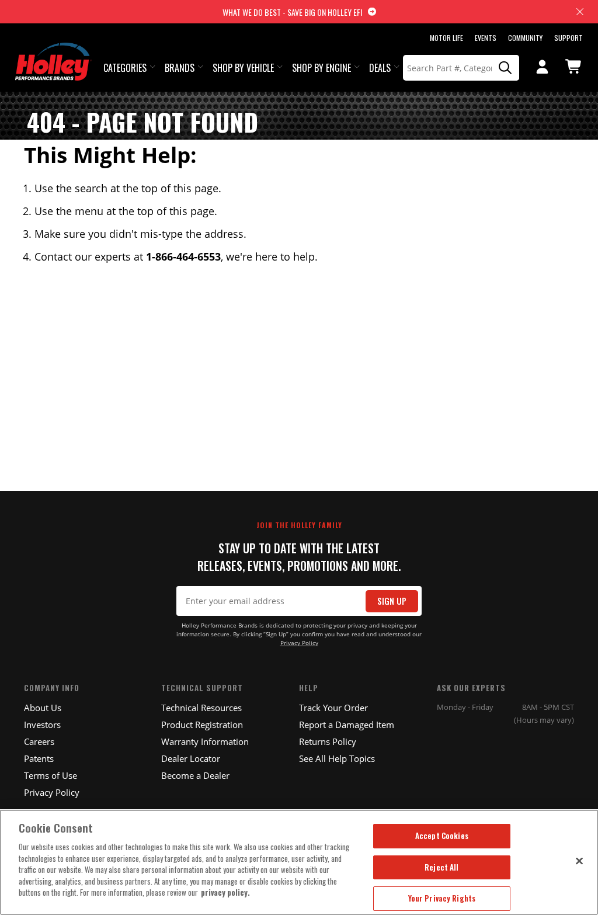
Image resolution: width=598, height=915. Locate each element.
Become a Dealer (195, 775)
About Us (42, 707)
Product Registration (202, 724)
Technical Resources (201, 707)
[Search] (506, 68)
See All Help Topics (337, 758)
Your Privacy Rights (441, 898)
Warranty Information (205, 741)
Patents (39, 758)
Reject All (441, 867)
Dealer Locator (190, 758)
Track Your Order (333, 707)
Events (485, 38)
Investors (42, 724)
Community (525, 38)
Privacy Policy (299, 643)
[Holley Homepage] (53, 51)
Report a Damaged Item (346, 724)
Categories (125, 68)
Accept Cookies (441, 835)
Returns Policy (327, 741)
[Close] (579, 861)
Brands (179, 68)
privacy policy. (225, 892)
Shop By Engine (321, 68)
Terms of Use (50, 775)
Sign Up (391, 601)
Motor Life (446, 38)
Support (568, 38)
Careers (39, 741)
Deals (380, 68)
